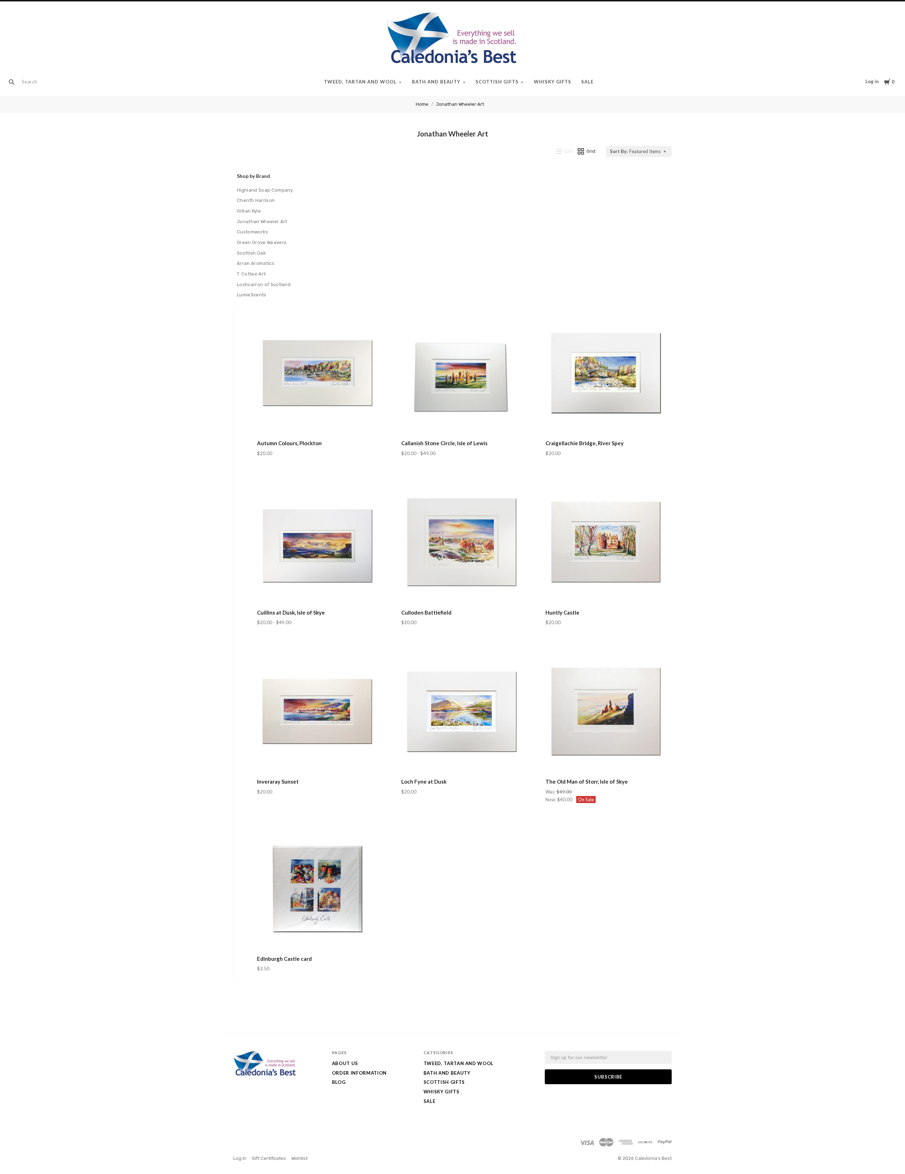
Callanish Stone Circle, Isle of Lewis (444, 443)
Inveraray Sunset (278, 781)
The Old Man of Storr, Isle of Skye (586, 781)
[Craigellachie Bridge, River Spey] (605, 374)
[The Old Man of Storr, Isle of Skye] (605, 712)
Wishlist (299, 1158)
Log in (872, 81)
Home (422, 104)
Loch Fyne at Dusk (423, 781)
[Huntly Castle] (605, 543)
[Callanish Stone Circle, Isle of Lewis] (461, 374)
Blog (339, 1082)
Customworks (252, 231)
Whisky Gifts (552, 82)
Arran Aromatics (255, 263)
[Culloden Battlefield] (461, 543)
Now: (551, 799)
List (568, 151)
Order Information (359, 1073)
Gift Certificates (269, 1158)
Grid (590, 151)
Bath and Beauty (436, 82)
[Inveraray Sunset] (317, 712)
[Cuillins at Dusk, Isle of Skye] (317, 543)
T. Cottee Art (251, 274)
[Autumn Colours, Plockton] (317, 374)
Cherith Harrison (256, 200)
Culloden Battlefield (426, 612)
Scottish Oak (251, 253)
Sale (587, 82)
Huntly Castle (562, 612)
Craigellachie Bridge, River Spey (584, 443)
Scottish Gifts (497, 82)
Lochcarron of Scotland (264, 284)
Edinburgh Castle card (284, 958)
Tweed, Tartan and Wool (360, 82)
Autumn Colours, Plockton (289, 443)
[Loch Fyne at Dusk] (461, 712)
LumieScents (252, 294)
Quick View (317, 422)
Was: (550, 792)
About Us (345, 1063)
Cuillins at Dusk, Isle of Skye (291, 612)
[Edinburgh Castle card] (317, 889)
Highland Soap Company (265, 190)
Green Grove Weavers (261, 242)
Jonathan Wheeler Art (460, 104)
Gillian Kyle (249, 211)
